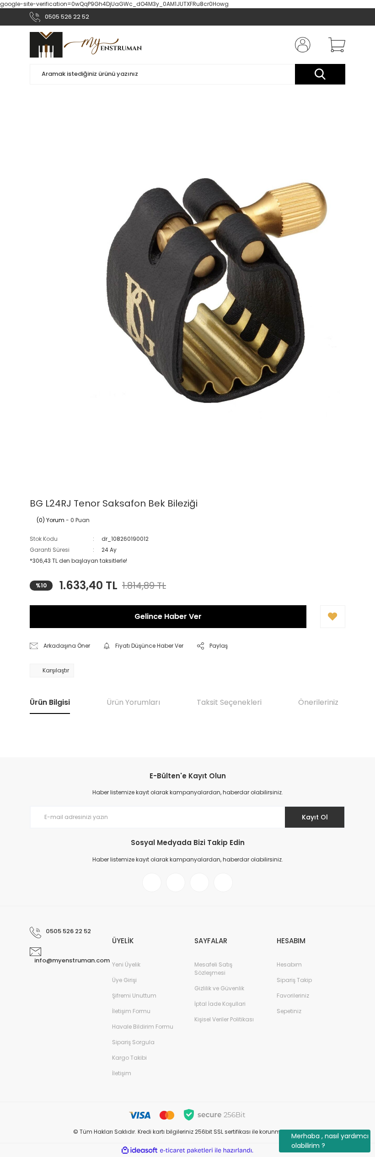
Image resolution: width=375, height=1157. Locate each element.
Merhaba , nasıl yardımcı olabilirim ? (330, 1140)
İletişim (121, 1073)
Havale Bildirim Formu (142, 1026)
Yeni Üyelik (126, 964)
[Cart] (334, 45)
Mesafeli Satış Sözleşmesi (213, 969)
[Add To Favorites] (332, 616)
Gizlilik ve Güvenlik (219, 988)
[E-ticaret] (186, 1150)
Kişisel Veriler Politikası (224, 1019)
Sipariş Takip (294, 980)
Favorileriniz (293, 995)
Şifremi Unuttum (134, 995)
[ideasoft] (139, 1150)
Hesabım (289, 964)
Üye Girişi (124, 980)
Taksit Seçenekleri (229, 702)
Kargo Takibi (129, 1058)
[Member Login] (301, 45)
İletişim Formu (131, 1011)
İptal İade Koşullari (220, 1004)
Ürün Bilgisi (50, 702)
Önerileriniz (318, 702)
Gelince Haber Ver (168, 616)
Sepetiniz (289, 1011)
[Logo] (86, 45)
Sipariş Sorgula (133, 1042)
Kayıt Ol (315, 817)
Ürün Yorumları (133, 702)
